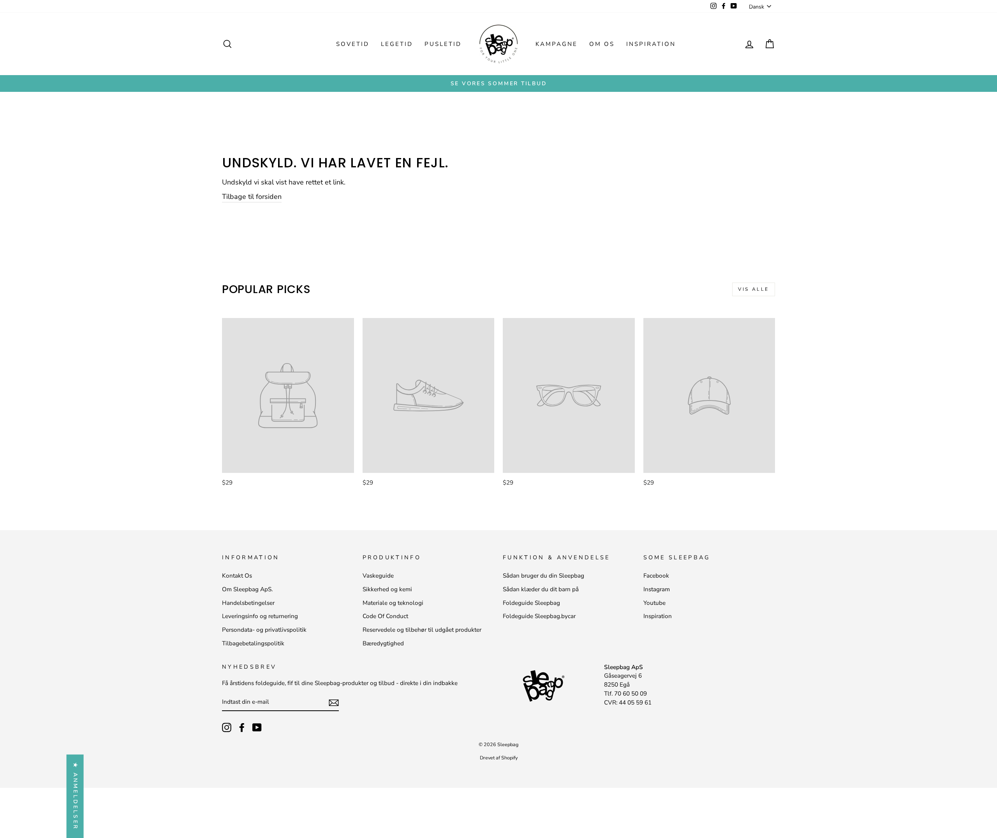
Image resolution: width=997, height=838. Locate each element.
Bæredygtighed (383, 643)
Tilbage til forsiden (252, 196)
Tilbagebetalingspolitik (253, 643)
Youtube (654, 603)
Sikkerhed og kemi (387, 589)
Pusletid (443, 44)
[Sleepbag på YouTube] (257, 727)
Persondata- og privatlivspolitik (264, 630)
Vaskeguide (378, 576)
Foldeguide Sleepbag (531, 603)
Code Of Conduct (385, 616)
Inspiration (651, 44)
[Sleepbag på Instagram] (226, 727)
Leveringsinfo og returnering (260, 616)
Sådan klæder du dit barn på (541, 589)
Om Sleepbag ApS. (247, 589)
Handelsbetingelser (248, 603)
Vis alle (753, 289)
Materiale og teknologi (393, 603)
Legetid (397, 44)
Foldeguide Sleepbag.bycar (539, 616)
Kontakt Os (237, 576)
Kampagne (556, 44)
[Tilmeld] (334, 702)
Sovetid (352, 44)
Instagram (656, 589)
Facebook (656, 576)
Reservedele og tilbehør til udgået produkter (422, 630)
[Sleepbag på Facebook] (242, 727)
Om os (602, 44)
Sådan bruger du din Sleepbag (543, 576)
